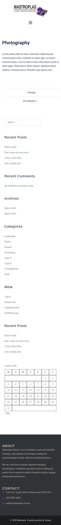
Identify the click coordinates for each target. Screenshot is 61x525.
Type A (7, 258)
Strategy (32, 92)
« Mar (7, 413)
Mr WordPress (11, 186)
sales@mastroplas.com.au (18, 503)
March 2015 (10, 213)
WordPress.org (11, 313)
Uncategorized (11, 268)
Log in (7, 296)
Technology (10, 252)
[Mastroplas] (30, 10)
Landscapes (9, 236)
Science (8, 247)
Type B (7, 263)
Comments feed (11, 307)
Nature (7, 241)
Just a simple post (12, 163)
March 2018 (10, 208)
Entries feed (10, 302)
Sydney (48, 520)
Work (7, 274)
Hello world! (10, 147)
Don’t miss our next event (16, 152)
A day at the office (13, 158)
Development (29, 101)
